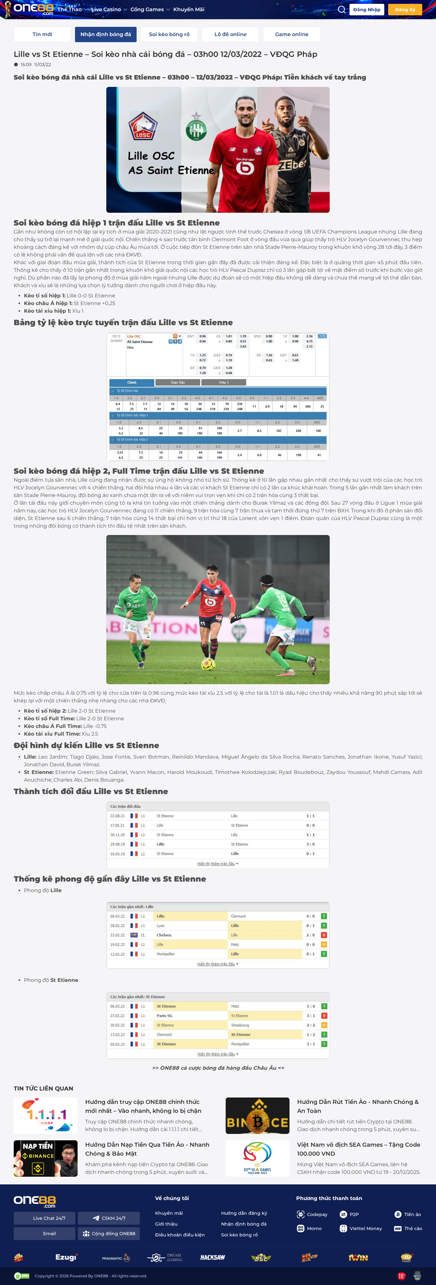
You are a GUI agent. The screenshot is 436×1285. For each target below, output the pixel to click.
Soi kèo (29, 222)
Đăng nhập (366, 9)
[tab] (42, 34)
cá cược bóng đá (202, 1068)
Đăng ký (405, 9)
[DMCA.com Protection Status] (22, 1276)
